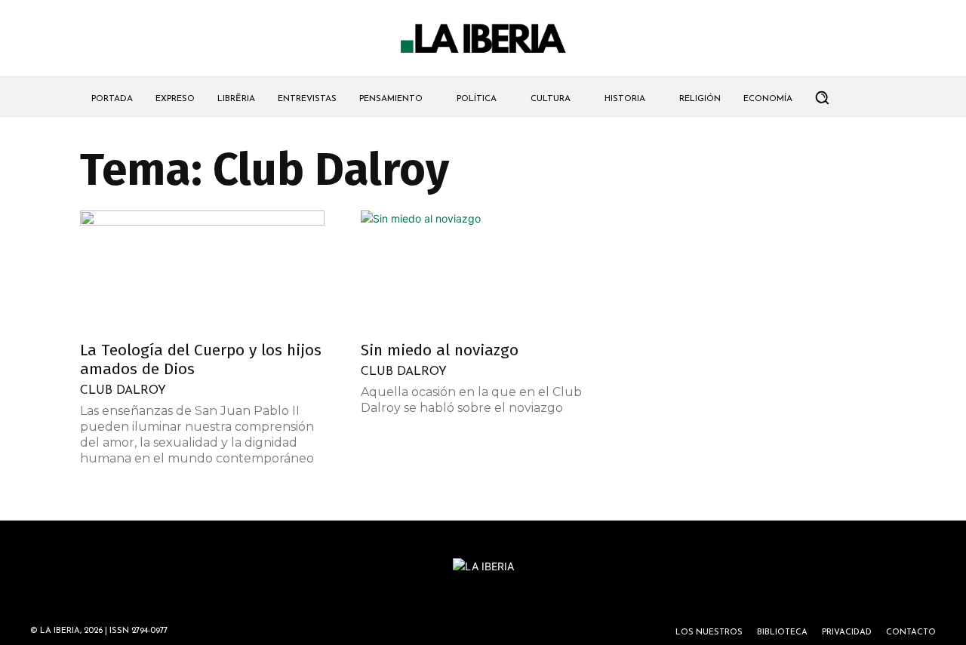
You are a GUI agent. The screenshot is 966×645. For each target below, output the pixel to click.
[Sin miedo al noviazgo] (483, 270)
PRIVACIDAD (847, 632)
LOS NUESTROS (709, 632)
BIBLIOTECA (782, 632)
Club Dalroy (123, 391)
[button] (822, 97)
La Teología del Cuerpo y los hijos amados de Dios (200, 359)
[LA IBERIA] (483, 39)
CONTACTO (911, 632)
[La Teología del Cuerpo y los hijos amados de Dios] (202, 270)
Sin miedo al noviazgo (439, 350)
